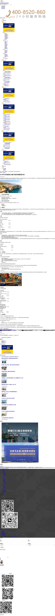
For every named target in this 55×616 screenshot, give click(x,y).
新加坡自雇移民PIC (8, 75)
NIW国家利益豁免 (7, 143)
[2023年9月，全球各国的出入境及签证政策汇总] (4, 409)
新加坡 (6, 50)
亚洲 (4, 49)
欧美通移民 (49, 467)
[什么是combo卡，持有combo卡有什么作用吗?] (4, 396)
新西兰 (6, 55)
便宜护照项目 (7, 468)
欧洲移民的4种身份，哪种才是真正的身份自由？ (8, 371)
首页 (0, 171)
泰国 (4, 160)
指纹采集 (5, 468)
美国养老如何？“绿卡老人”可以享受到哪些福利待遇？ (9, 391)
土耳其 (4, 482)
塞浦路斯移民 (7, 100)
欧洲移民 (4, 328)
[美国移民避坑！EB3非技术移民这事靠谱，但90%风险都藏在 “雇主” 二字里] (4, 376)
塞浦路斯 (6, 47)
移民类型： (30, 543)
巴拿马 (6, 39)
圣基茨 (6, 36)
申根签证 (52, 467)
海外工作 (43, 467)
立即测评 (2, 547)
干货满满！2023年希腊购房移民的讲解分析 (6, 329)
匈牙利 (4, 83)
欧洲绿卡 (25, 467)
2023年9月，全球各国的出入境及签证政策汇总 (8, 411)
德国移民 (3, 531)
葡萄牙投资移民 (7, 77)
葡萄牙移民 (3, 8)
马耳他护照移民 (7, 82)
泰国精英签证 (7, 161)
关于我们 (4, 169)
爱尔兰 (6, 43)
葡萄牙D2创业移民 (7, 78)
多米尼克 (4, 120)
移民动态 (3, 341)
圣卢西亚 (6, 37)
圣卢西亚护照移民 (7, 116)
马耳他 (6, 44)
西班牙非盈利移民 (7, 164)
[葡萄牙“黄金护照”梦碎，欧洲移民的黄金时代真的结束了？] (10, 356)
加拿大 (6, 34)
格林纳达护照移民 (7, 119)
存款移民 (3, 468)
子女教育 (29, 467)
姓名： (1, 540)
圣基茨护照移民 (7, 114)
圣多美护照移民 (7, 129)
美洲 (4, 32)
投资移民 (3, 532)
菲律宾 (6, 52)
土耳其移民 (36, 467)
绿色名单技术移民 (7, 147)
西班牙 (4, 163)
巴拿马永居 (3, 7)
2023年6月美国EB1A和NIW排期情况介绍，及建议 (9, 404)
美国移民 (7, 467)
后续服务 (47, 467)
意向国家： (2, 543)
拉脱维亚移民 (7, 85)
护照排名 (54, 467)
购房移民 (21, 467)
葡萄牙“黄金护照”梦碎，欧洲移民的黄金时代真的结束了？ (10, 358)
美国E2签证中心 (4, 534)
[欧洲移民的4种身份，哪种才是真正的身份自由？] (4, 369)
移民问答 (3, 342)
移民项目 (7, 328)
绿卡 (45, 467)
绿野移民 (3, 533)
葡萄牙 (6, 42)
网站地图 (3, 492)
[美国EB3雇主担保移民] (20, 442)
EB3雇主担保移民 (7, 144)
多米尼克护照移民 (7, 121)
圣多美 (6, 58)
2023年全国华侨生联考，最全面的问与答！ (8, 417)
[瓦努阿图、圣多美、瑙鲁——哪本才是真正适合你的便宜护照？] (4, 363)
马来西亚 (4, 488)
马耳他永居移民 (7, 81)
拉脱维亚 (6, 45)
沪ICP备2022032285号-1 (14, 536)
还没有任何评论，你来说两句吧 (6, 337)
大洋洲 (4, 53)
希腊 (4, 97)
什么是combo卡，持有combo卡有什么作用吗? (8, 398)
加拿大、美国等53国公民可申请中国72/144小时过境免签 (8, 330)
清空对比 (4, 549)
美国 (5, 33)
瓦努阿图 (4, 122)
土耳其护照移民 (7, 124)
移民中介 (1, 468)
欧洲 (4, 40)
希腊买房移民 (7, 98)
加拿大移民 (16, 467)
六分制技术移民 (7, 148)
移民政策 (6, 171)
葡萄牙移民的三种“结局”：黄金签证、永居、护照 (9, 384)
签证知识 (12, 467)
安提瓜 (6, 38)
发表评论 (15, 335)
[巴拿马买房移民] (20, 462)
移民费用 (40, 467)
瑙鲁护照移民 (7, 126)
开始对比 (1, 549)
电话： (29, 540)
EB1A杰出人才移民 (8, 142)
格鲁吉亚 (6, 48)
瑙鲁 (4, 125)
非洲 (4, 57)
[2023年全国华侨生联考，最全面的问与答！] (4, 416)
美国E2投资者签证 (7, 72)
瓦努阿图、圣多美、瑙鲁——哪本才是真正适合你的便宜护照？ (11, 364)
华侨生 (32, 467)
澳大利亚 (6, 54)
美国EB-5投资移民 (7, 71)
